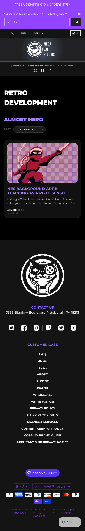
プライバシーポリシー (45, 512)
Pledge (43, 381)
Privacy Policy (42, 408)
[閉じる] (79, 14)
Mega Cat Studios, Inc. (32, 509)
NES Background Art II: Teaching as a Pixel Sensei (36, 191)
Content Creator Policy (42, 429)
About (42, 374)
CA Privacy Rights (42, 415)
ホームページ (17, 65)
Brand (42, 388)
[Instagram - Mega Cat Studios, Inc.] (49, 70)
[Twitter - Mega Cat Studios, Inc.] (35, 70)
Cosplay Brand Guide (42, 435)
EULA (43, 367)
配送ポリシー (42, 516)
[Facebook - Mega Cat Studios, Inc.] (42, 70)
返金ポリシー (21, 512)
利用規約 (66, 512)
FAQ (42, 354)
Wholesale (42, 395)
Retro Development (41, 65)
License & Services (42, 422)
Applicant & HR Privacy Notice (42, 442)
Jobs (42, 361)
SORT (7, 129)
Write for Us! (42, 401)
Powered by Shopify (62, 509)
